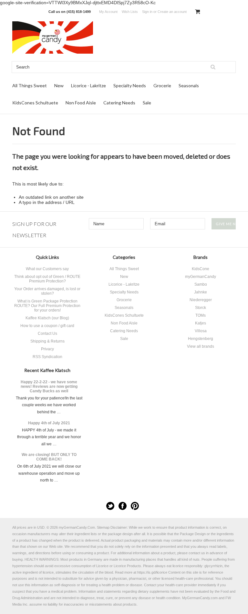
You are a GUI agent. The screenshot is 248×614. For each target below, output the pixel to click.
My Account (108, 12)
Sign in (147, 12)
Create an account (172, 12)
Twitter (110, 506)
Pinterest (135, 506)
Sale (147, 102)
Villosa (201, 331)
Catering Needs (119, 102)
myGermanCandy (200, 276)
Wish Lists (130, 12)
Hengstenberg (200, 338)
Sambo (200, 284)
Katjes (200, 323)
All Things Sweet (29, 85)
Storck (200, 307)
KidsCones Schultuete (35, 102)
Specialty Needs (129, 85)
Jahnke (200, 292)
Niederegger (201, 300)
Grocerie (162, 85)
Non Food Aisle (81, 102)
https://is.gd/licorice (152, 572)
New (59, 85)
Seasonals (189, 85)
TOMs (200, 315)
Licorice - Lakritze (88, 85)
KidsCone (200, 269)
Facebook (123, 506)
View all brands (200, 346)
